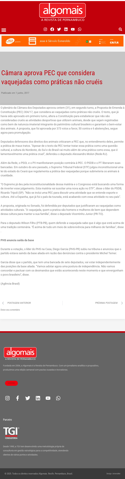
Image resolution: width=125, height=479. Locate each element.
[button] (4, 30)
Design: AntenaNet (113, 474)
